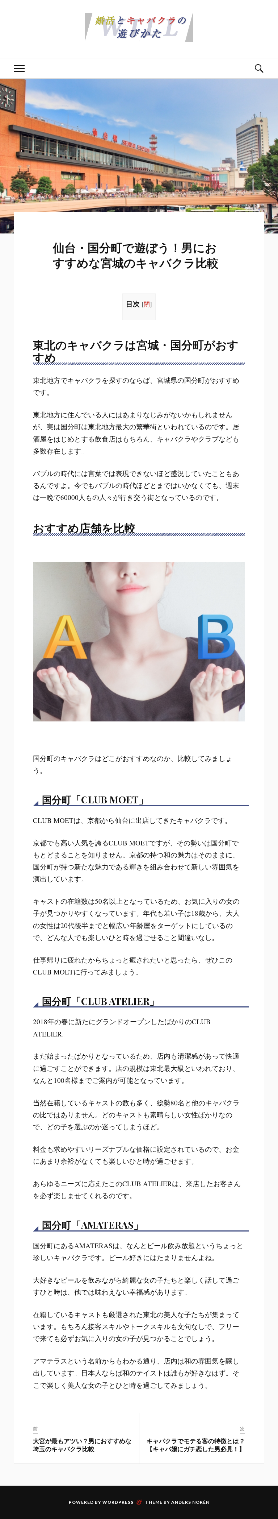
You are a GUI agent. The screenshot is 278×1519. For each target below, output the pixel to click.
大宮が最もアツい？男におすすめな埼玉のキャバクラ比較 (82, 1445)
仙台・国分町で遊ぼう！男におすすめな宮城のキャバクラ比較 (136, 254)
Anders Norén (190, 1502)
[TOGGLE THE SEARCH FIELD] (258, 68)
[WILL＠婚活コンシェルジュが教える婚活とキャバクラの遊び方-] (139, 36)
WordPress (118, 1502)
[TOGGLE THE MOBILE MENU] (19, 68)
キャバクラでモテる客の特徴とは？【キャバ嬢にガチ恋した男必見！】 (196, 1445)
